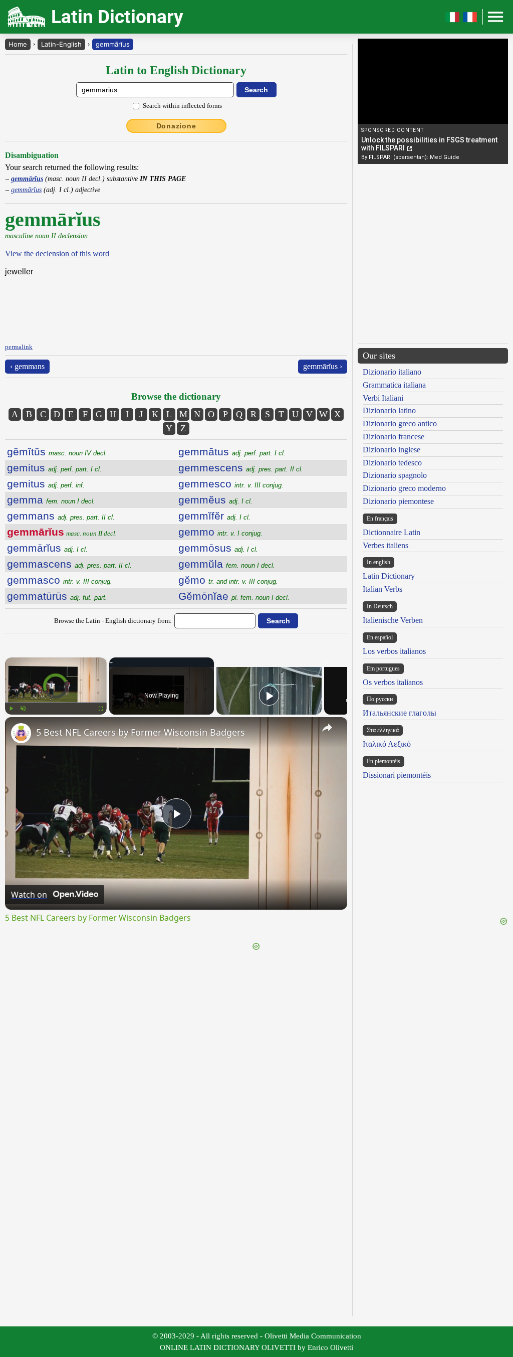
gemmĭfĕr (214, 516)
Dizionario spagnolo (395, 475)
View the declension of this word (57, 253)
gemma (51, 499)
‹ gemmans (27, 366)
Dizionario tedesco (392, 462)
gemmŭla (226, 564)
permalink (19, 347)
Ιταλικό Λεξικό (387, 744)
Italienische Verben (393, 620)
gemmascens (69, 564)
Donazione (176, 126)
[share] (327, 728)
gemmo (220, 532)
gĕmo (228, 580)
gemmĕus (215, 499)
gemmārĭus (113, 44)
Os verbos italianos (393, 682)
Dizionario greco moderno (404, 488)
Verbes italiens (385, 545)
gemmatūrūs (57, 596)
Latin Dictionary (389, 576)
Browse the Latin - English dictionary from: (113, 620)
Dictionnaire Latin (391, 532)
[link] (21, 733)
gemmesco (231, 483)
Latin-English (61, 44)
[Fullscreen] (101, 709)
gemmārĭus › (322, 366)
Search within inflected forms (182, 105)
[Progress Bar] (56, 702)
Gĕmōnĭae (234, 596)
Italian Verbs (382, 589)
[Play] (11, 709)
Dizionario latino (389, 410)
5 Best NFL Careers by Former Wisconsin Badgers (140, 732)
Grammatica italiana (394, 385)
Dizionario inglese (391, 449)
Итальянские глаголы (399, 713)
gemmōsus (218, 548)
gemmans (61, 516)
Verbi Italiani (383, 398)
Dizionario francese (393, 436)
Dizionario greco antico (400, 423)
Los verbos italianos (394, 651)
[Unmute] (23, 709)
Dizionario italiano (392, 372)
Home (18, 44)
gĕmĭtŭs (57, 451)
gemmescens (240, 467)
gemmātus (232, 451)
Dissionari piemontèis (397, 775)
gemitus (54, 467)
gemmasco (59, 580)
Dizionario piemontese (398, 501)
